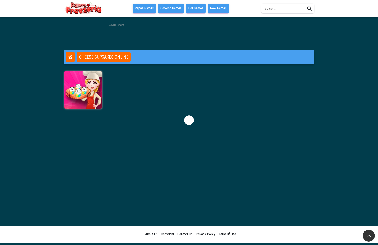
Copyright (167, 234)
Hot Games (195, 8)
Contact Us (184, 234)
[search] (309, 8)
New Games (218, 8)
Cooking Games (171, 8)
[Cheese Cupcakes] (83, 90)
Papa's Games (144, 8)
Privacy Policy (205, 234)
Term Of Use (227, 234)
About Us (151, 234)
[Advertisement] (189, 37)
